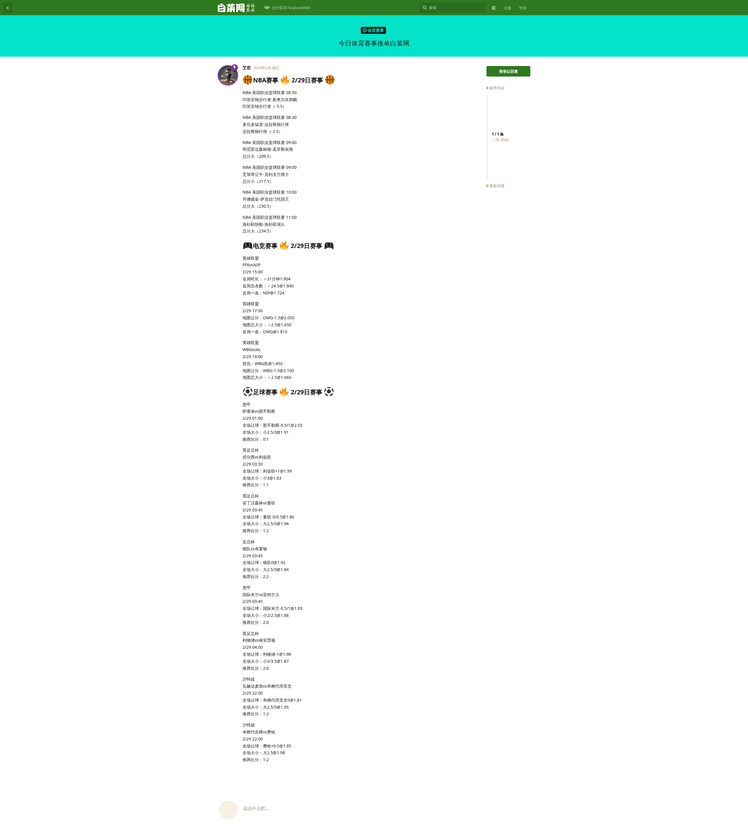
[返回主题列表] (7, 7)
